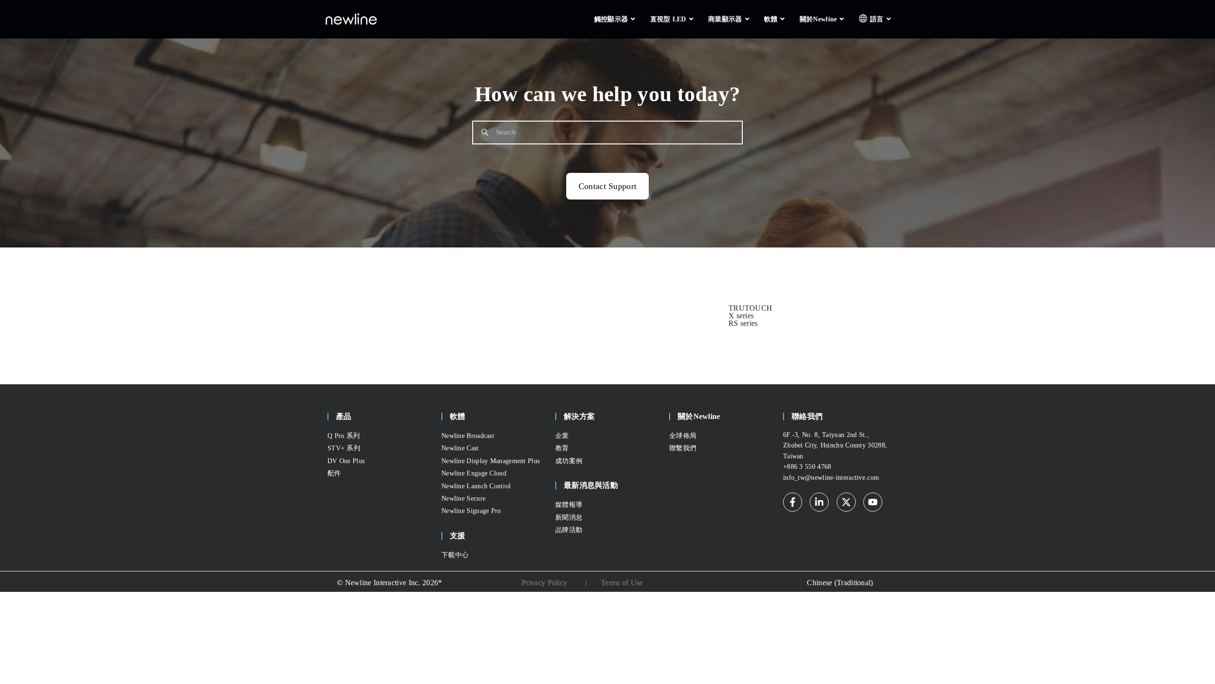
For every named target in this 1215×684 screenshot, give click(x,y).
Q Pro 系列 (343, 435)
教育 (562, 448)
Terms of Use (622, 583)
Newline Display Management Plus (490, 461)
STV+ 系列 (343, 448)
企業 (562, 435)
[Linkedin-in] (819, 502)
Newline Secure (463, 498)
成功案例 (568, 461)
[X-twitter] (846, 502)
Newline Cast (460, 448)
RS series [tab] (743, 323)
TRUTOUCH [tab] (750, 308)
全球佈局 (682, 435)
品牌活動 (568, 529)
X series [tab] (741, 316)
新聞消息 (568, 517)
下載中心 (454, 555)
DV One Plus (345, 461)
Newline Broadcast (467, 435)
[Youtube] (872, 502)
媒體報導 (568, 504)
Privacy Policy (544, 583)
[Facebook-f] (792, 502)
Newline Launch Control (476, 486)
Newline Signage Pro (471, 510)
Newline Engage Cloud (473, 473)
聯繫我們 (682, 448)
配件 (334, 473)
